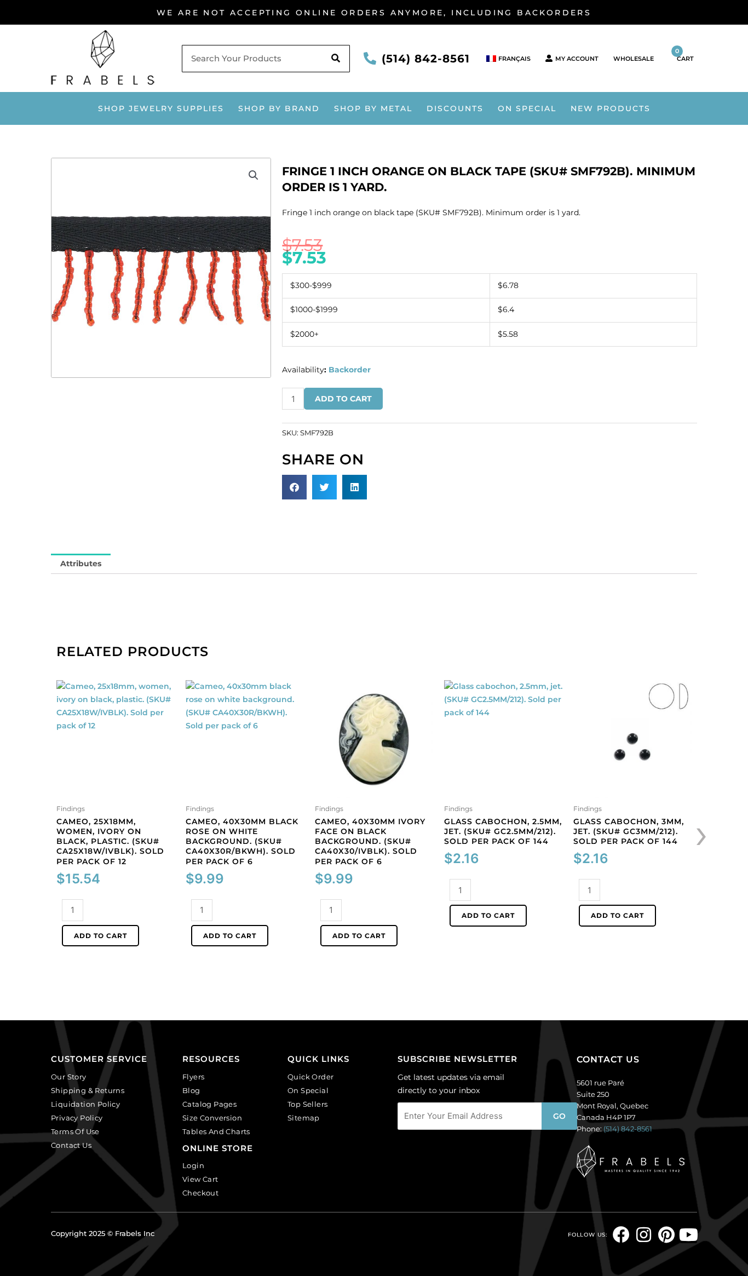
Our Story (69, 1076)
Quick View (116, 791)
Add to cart (343, 399)
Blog (191, 1090)
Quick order (310, 1076)
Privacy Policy (77, 1117)
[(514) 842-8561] (370, 58)
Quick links (318, 1059)
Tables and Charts (216, 1131)
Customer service (99, 1059)
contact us (608, 1059)
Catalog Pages (209, 1104)
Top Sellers (307, 1104)
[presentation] (701, 833)
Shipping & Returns (87, 1090)
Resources (211, 1059)
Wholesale (633, 58)
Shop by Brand (279, 108)
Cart (684, 54)
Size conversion (212, 1117)
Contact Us (71, 1145)
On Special (527, 108)
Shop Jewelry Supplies (161, 108)
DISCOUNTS (455, 108)
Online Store (217, 1148)
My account (577, 58)
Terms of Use (75, 1131)
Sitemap (303, 1117)
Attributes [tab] (80, 563)
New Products (611, 108)
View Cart (200, 1179)
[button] (253, 175)
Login (193, 1165)
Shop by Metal (373, 108)
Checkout (200, 1192)
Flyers (193, 1076)
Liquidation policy (85, 1104)
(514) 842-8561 (426, 58)
